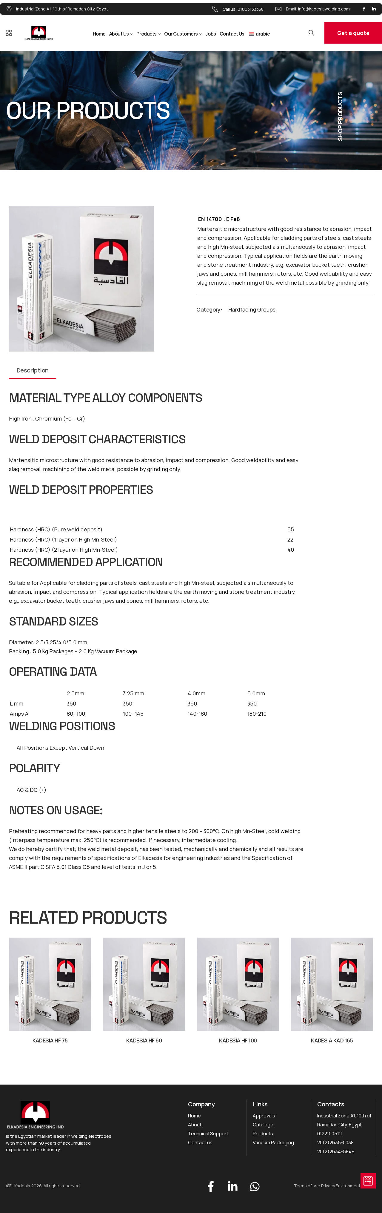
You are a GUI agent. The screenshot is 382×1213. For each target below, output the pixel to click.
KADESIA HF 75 (50, 1040)
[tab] (32, 372)
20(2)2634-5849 (336, 1151)
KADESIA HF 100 (238, 1040)
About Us (119, 33)
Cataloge (263, 1124)
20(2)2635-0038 (335, 1142)
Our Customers (181, 33)
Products (146, 33)
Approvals (264, 1115)
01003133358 (251, 9)
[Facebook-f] (364, 9)
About (194, 1124)
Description (32, 370)
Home (99, 33)
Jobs (210, 33)
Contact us (200, 1142)
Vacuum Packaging (273, 1142)
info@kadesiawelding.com (324, 9)
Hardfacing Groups (251, 309)
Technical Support (208, 1133)
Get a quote (353, 32)
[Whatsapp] (254, 1186)
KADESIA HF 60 (144, 1040)
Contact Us (232, 33)
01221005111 (330, 1133)
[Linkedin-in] (374, 9)
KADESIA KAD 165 (332, 1040)
